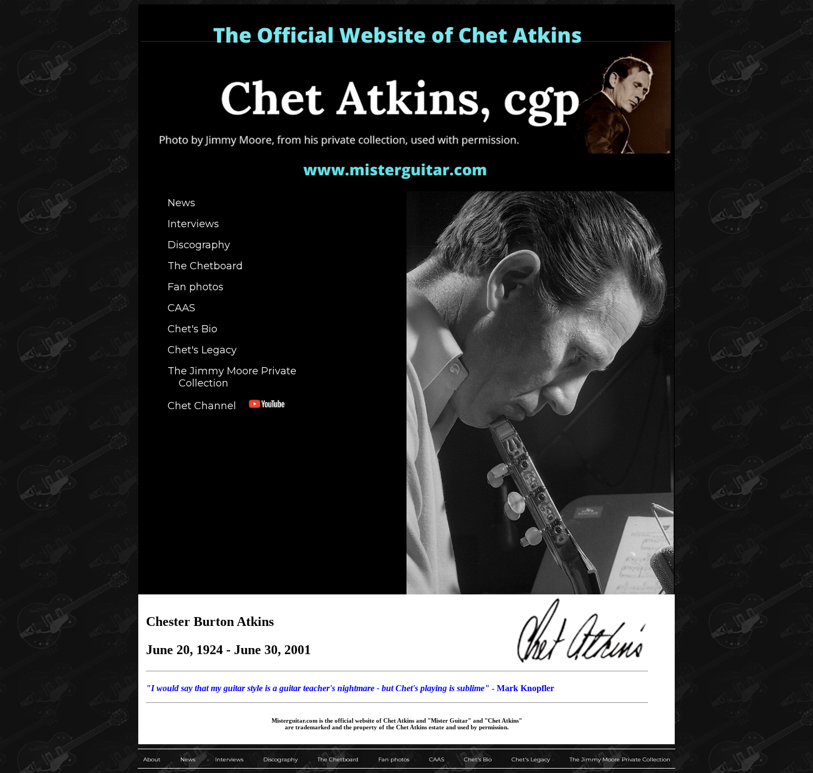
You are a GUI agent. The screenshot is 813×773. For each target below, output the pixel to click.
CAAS (181, 308)
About (151, 759)
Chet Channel (207, 406)
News (181, 203)
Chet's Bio (192, 329)
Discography (199, 245)
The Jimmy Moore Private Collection (232, 377)
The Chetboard (205, 266)
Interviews (193, 224)
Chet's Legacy (202, 350)
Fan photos (195, 287)
